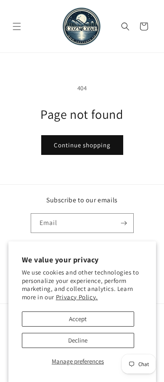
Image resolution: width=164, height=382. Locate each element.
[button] (17, 26)
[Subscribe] (124, 223)
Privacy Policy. (77, 297)
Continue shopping (82, 145)
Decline (77, 340)
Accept (78, 319)
